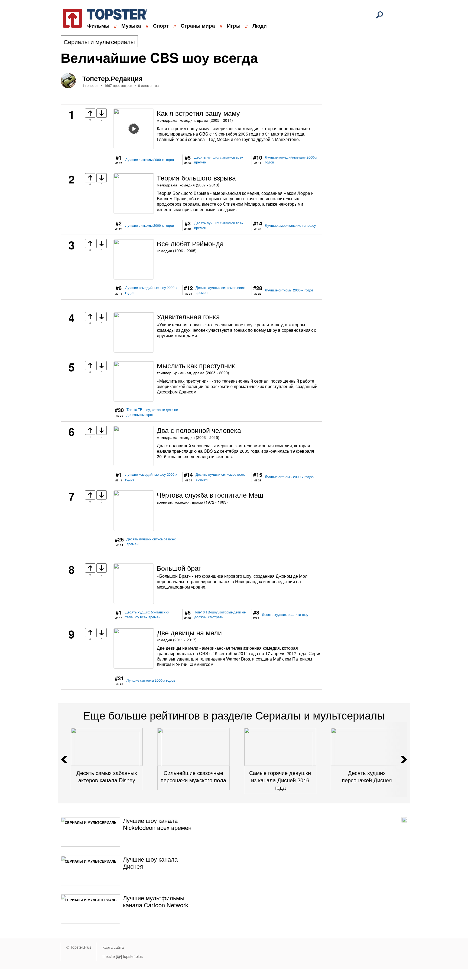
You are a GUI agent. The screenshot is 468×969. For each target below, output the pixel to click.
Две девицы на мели (189, 632)
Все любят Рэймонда (190, 243)
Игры (233, 25)
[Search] (379, 15)
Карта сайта (113, 947)
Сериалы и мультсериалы (99, 41)
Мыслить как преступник (196, 365)
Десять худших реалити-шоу (285, 614)
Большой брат (179, 567)
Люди (259, 25)
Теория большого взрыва (196, 177)
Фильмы (98, 25)
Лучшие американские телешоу (290, 225)
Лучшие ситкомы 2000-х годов (149, 159)
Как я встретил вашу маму (198, 113)
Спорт (161, 25)
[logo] (101, 17)
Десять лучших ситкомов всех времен (218, 160)
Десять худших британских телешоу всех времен (147, 614)
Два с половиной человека (199, 430)
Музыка (131, 25)
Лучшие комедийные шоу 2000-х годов (291, 160)
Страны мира (198, 25)
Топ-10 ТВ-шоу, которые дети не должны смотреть (152, 412)
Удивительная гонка (188, 316)
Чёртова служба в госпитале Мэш (210, 494)
